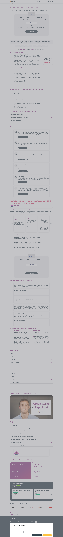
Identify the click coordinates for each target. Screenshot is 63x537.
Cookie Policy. (43, 528)
